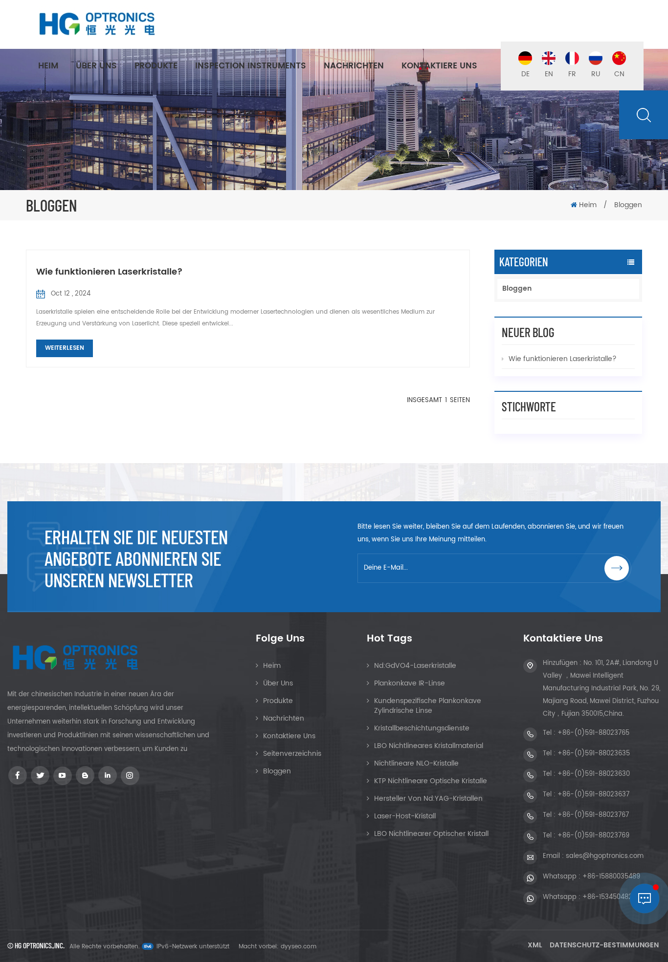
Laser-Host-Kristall (405, 816)
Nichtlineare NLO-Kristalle (416, 763)
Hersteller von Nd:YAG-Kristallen (428, 798)
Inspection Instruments (250, 66)
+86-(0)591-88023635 (593, 753)
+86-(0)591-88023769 (593, 836)
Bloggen (517, 288)
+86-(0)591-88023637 (593, 795)
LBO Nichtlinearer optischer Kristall (431, 833)
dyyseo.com (298, 946)
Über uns (96, 66)
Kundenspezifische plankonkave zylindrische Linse (427, 705)
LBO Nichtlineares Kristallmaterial (428, 745)
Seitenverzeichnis (292, 753)
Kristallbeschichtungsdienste (421, 728)
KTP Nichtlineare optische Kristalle (430, 781)
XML (535, 945)
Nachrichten (354, 66)
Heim (48, 66)
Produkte (156, 66)
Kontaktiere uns (439, 66)
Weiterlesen (64, 348)
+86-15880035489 (611, 877)
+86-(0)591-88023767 (593, 815)
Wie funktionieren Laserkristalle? (109, 272)
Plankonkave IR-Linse (409, 683)
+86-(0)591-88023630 (593, 774)
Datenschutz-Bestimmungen (604, 945)
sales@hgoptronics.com (605, 856)
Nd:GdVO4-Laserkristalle (415, 665)
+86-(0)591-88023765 (593, 733)
